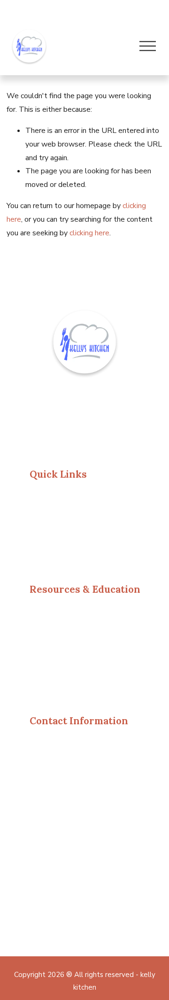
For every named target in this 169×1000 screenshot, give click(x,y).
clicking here (89, 233)
